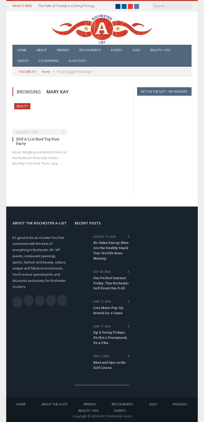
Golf (136, 50)
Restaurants (90, 50)
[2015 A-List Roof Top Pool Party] (39, 117)
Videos (23, 60)
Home (22, 50)
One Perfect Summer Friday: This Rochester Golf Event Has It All (111, 283)
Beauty (22, 106)
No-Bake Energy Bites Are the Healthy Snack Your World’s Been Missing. (111, 250)
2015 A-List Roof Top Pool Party (37, 141)
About (42, 50)
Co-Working (49, 60)
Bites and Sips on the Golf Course (109, 365)
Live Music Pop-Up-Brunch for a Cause (108, 310)
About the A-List (54, 404)
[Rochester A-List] (102, 28)
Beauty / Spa (160, 50)
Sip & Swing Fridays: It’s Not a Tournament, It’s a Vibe (110, 337)
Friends (63, 50)
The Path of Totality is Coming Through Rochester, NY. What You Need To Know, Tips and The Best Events (68, 6)
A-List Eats (77, 60)
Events (116, 50)
